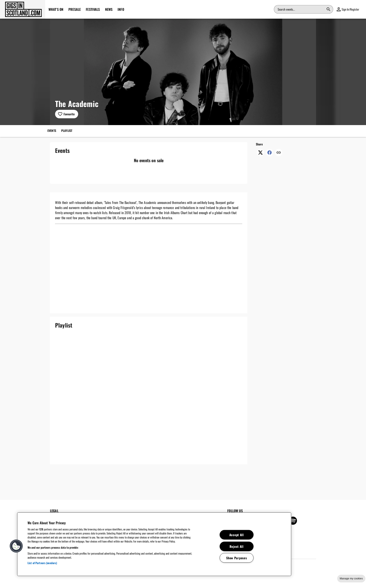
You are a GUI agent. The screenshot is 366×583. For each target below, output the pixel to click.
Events (51, 130)
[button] (22, 9)
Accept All (236, 535)
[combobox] (301, 9)
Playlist (66, 130)
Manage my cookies (351, 578)
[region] (154, 544)
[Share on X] (260, 154)
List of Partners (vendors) (42, 563)
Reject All (237, 546)
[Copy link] (278, 153)
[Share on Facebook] (269, 154)
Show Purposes (236, 558)
